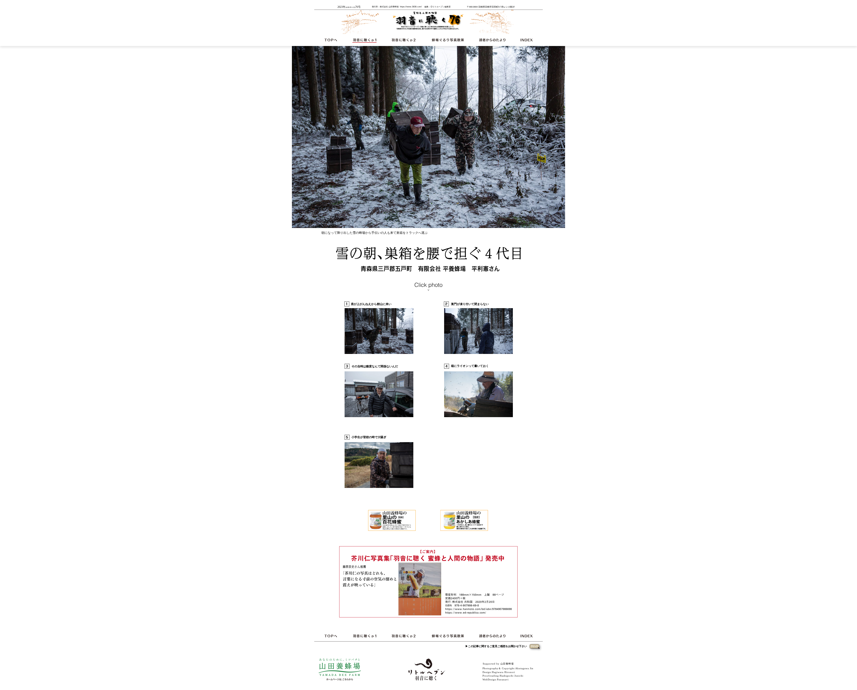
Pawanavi (503, 679)
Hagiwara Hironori (503, 672)
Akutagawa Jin (524, 668)
